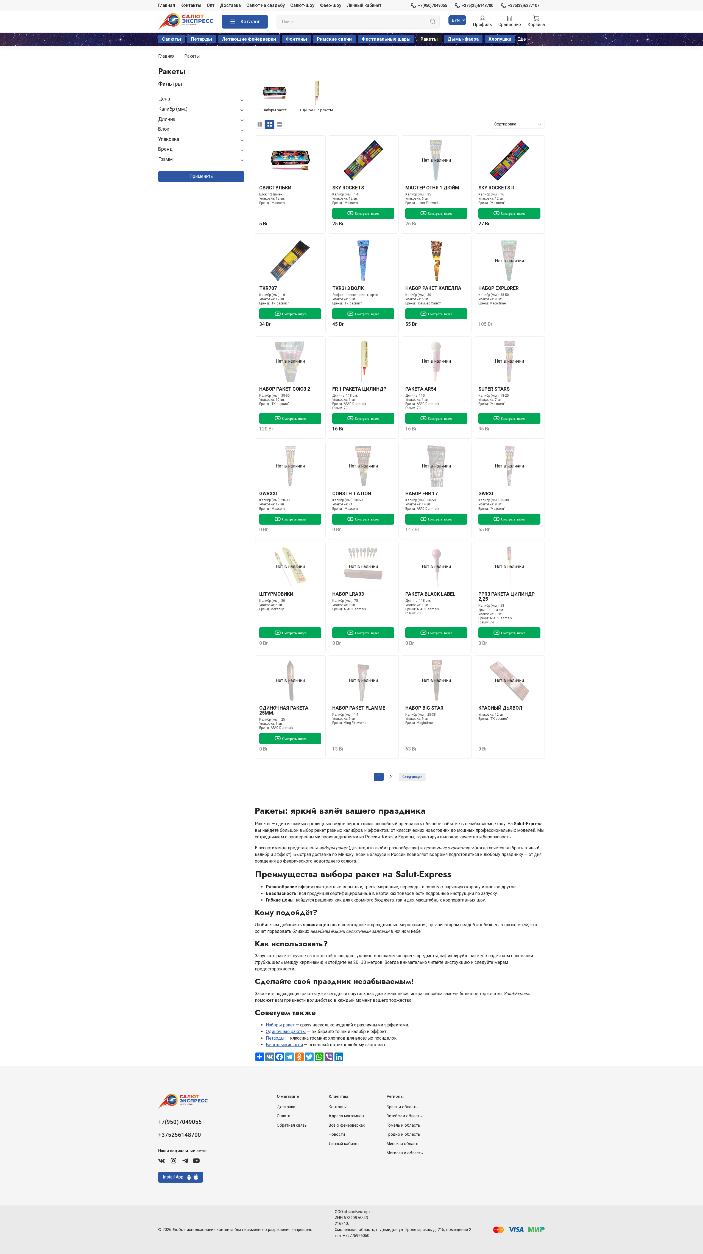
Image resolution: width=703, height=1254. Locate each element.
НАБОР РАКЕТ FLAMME (358, 708)
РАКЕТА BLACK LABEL (430, 594)
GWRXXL (268, 493)
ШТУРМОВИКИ (276, 594)
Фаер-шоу (330, 5)
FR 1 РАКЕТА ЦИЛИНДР (359, 389)
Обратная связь (292, 1125)
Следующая (412, 777)
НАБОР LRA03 (348, 594)
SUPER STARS (494, 389)
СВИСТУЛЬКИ (275, 188)
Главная (166, 5)
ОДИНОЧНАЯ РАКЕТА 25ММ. (283, 710)
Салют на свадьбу (265, 5)
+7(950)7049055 (432, 5)
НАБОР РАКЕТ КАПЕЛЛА (433, 288)
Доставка (230, 5)
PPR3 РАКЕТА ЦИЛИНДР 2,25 (506, 596)
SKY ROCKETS (348, 188)
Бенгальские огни (284, 1044)
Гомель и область (403, 1125)
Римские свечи (334, 39)
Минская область (403, 1143)
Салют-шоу (302, 5)
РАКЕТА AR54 (420, 389)
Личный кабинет (364, 5)
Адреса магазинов (346, 1116)
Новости (337, 1134)
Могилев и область (405, 1153)
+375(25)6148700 (477, 5)
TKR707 (268, 288)
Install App (175, 1177)
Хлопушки (500, 39)
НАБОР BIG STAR (424, 708)
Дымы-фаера (463, 39)
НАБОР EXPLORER (498, 288)
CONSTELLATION (351, 493)
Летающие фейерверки (249, 39)
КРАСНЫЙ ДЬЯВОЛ (500, 708)
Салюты (171, 39)
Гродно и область (403, 1134)
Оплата (283, 1116)
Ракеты (429, 39)
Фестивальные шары (386, 39)
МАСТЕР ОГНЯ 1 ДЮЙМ (432, 188)
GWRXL (486, 493)
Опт (210, 5)
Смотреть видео (367, 213)
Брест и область (402, 1107)
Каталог (250, 21)
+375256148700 (179, 1135)
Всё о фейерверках (347, 1125)
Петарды (201, 39)
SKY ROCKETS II (496, 188)
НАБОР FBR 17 (421, 493)
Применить (201, 176)
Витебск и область (404, 1116)
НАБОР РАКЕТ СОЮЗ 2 (284, 389)
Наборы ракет (280, 1025)
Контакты (190, 5)
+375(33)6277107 (523, 5)
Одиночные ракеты (286, 1031)
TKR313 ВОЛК (348, 288)
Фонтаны (296, 39)
